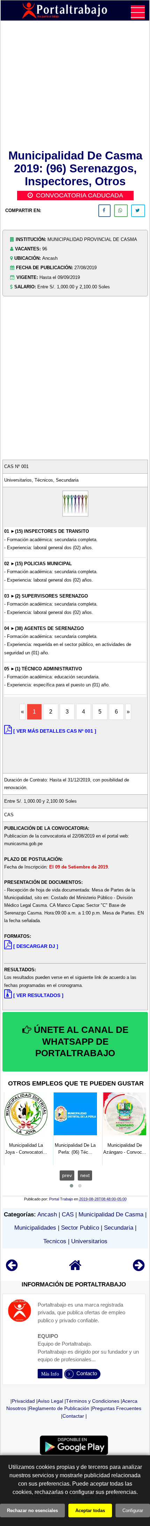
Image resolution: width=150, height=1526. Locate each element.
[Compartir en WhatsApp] (121, 210)
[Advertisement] (75, 86)
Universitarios (89, 1241)
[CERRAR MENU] (138, 12)
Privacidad (23, 1401)
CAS (68, 1214)
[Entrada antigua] (138, 1268)
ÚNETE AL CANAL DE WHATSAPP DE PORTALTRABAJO (79, 1042)
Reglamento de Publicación (59, 1408)
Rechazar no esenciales (32, 1510)
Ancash (47, 1214)
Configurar (132, 1510)
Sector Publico (80, 1227)
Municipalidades (35, 1227)
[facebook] (104, 210)
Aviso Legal (50, 1401)
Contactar (73, 1416)
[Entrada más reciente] (11, 1268)
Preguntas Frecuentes (116, 1408)
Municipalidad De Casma (110, 1214)
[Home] (75, 1268)
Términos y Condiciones (92, 1401)
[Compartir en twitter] (138, 210)
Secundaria (118, 1227)
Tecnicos (54, 1241)
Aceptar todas (90, 1510)
